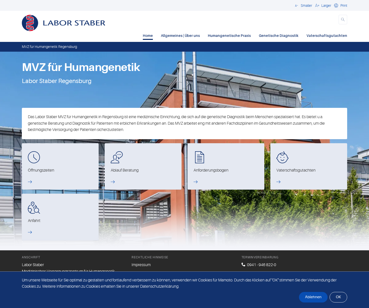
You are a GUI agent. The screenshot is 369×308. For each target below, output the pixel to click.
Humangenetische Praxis (229, 35)
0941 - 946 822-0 (261, 265)
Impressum (141, 265)
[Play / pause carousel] (120, 95)
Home (148, 35)
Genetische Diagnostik (278, 35)
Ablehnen (313, 297)
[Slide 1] (189, 95)
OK (338, 297)
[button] (302, 5)
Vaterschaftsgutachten (326, 35)
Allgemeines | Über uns (180, 35)
